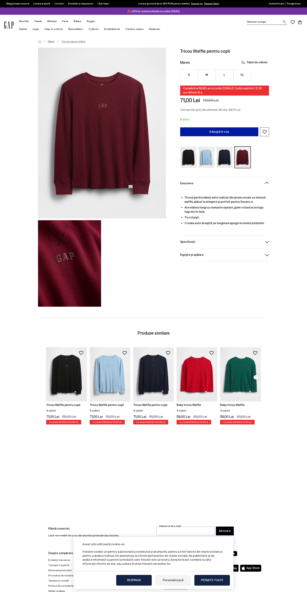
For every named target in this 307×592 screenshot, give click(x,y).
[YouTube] (233, 553)
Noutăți (24, 21)
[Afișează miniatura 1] (69, 263)
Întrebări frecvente (59, 560)
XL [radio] (242, 74)
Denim (23, 29)
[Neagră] (188, 157)
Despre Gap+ (211, 3)
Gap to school (54, 29)
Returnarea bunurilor (60, 570)
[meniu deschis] (30, 21)
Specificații (187, 241)
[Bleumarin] (224, 157)
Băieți (77, 21)
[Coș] (300, 22)
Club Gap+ (104, 3)
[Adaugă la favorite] (81, 353)
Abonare (225, 531)
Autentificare (276, 3)
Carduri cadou (134, 29)
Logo (36, 29)
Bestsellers (75, 29)
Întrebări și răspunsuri (80, 3)
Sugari (91, 21)
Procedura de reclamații (62, 575)
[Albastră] (206, 157)
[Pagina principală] (39, 41)
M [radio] (207, 74)
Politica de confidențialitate (64, 585)
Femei (38, 21)
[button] (264, 131)
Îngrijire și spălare (192, 254)
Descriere (186, 183)
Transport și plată (58, 565)
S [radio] (189, 74)
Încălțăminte (112, 29)
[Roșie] (242, 157)
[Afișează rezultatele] (284, 21)
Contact (59, 3)
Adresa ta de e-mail (170, 526)
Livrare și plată (42, 3)
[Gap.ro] (9, 25)
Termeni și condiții (58, 580)
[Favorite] (293, 22)
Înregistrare (294, 3)
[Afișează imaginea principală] (102, 133)
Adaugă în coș (219, 131)
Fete (65, 21)
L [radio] (224, 74)
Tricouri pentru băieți (73, 41)
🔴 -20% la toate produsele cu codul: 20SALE (153, 11)
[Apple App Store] (250, 568)
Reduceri (154, 29)
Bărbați (52, 21)
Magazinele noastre (17, 3)
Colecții (94, 29)
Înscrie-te (197, 3)
